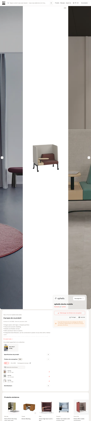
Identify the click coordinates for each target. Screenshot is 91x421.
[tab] (7, 363)
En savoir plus (7, 339)
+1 (35, 413)
